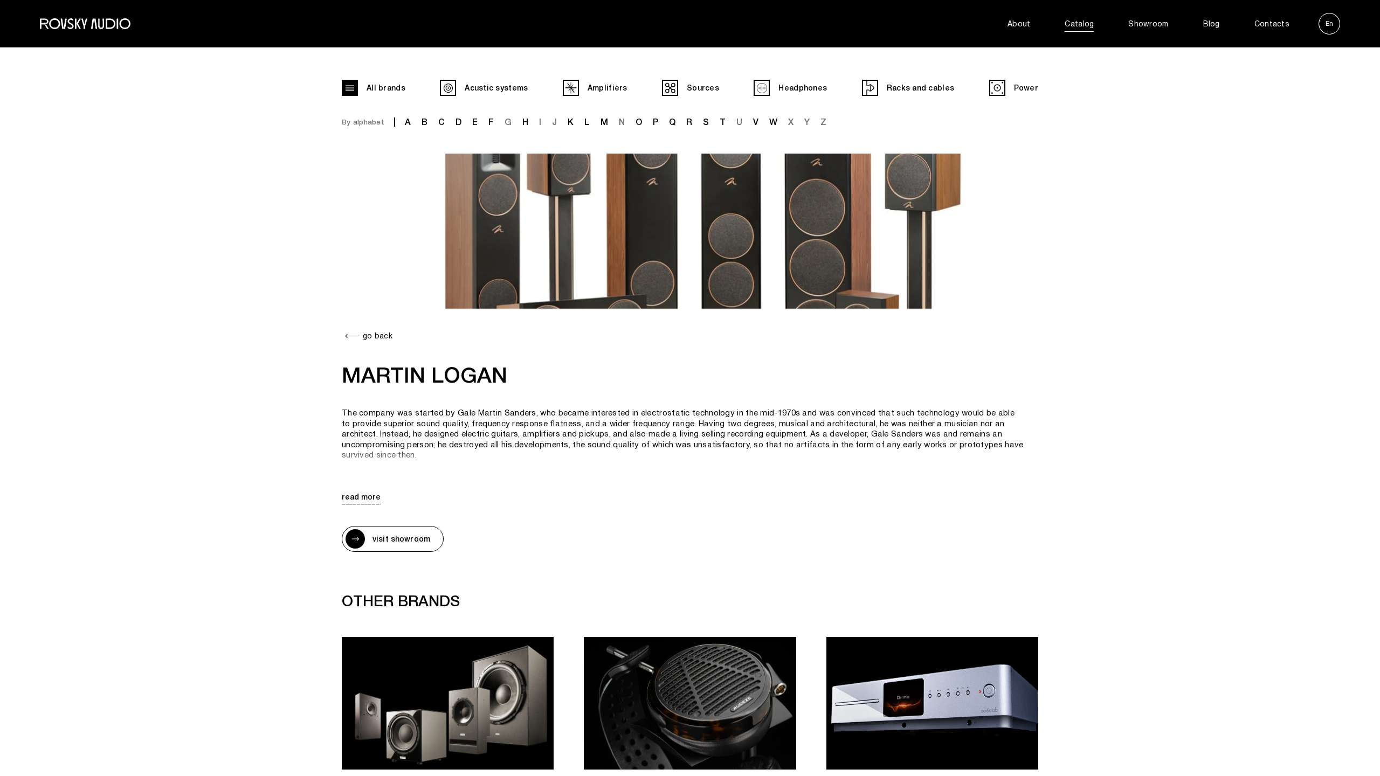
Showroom (1148, 23)
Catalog (1079, 23)
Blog (1211, 23)
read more (361, 497)
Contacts (1271, 23)
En (1329, 23)
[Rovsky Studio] (85, 23)
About (1019, 23)
